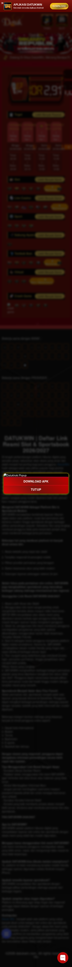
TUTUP (36, 489)
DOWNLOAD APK (36, 481)
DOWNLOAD (59, 6)
